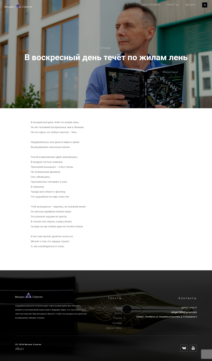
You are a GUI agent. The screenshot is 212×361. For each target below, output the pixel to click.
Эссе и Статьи (114, 328)
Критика (117, 323)
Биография (150, 4)
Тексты (172, 4)
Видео (190, 4)
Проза (118, 308)
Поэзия (117, 318)
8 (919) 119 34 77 (189, 308)
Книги (118, 313)
